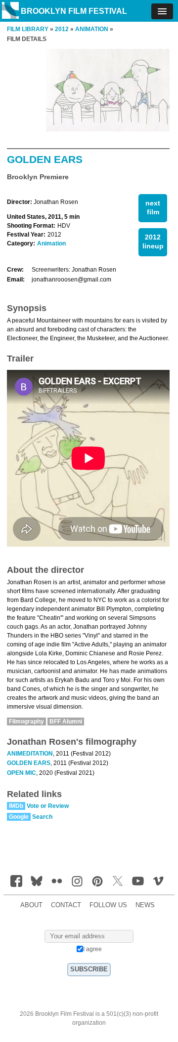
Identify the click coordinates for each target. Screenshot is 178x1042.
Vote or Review (48, 805)
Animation (51, 243)
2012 (62, 29)
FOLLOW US (108, 905)
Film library (27, 29)
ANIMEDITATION (30, 753)
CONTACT (66, 905)
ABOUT (31, 905)
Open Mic (21, 772)
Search (42, 816)
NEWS (145, 905)
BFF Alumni (65, 721)
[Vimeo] (158, 881)
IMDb (16, 805)
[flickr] (57, 881)
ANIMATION (91, 29)
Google (19, 816)
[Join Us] (16, 881)
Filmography (26, 721)
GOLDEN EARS (28, 763)
